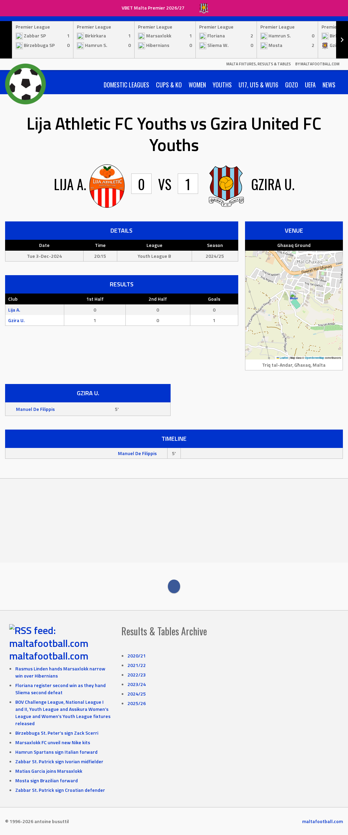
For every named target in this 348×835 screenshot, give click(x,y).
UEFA (310, 84)
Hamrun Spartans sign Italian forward (56, 751)
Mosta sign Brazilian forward (46, 780)
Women (197, 84)
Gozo (291, 84)
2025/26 (136, 703)
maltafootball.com (48, 656)
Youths (222, 84)
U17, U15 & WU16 (258, 84)
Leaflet (283, 358)
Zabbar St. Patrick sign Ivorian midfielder (59, 761)
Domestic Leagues (126, 84)
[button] (294, 298)
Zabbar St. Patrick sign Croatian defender (60, 790)
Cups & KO (169, 84)
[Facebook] (174, 586)
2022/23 (136, 674)
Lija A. (14, 309)
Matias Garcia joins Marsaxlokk (48, 770)
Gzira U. (16, 320)
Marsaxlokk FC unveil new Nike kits (52, 742)
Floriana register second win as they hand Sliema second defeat (60, 689)
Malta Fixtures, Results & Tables (258, 64)
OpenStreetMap (314, 358)
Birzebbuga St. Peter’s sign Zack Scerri (56, 732)
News (329, 84)
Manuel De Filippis (35, 409)
